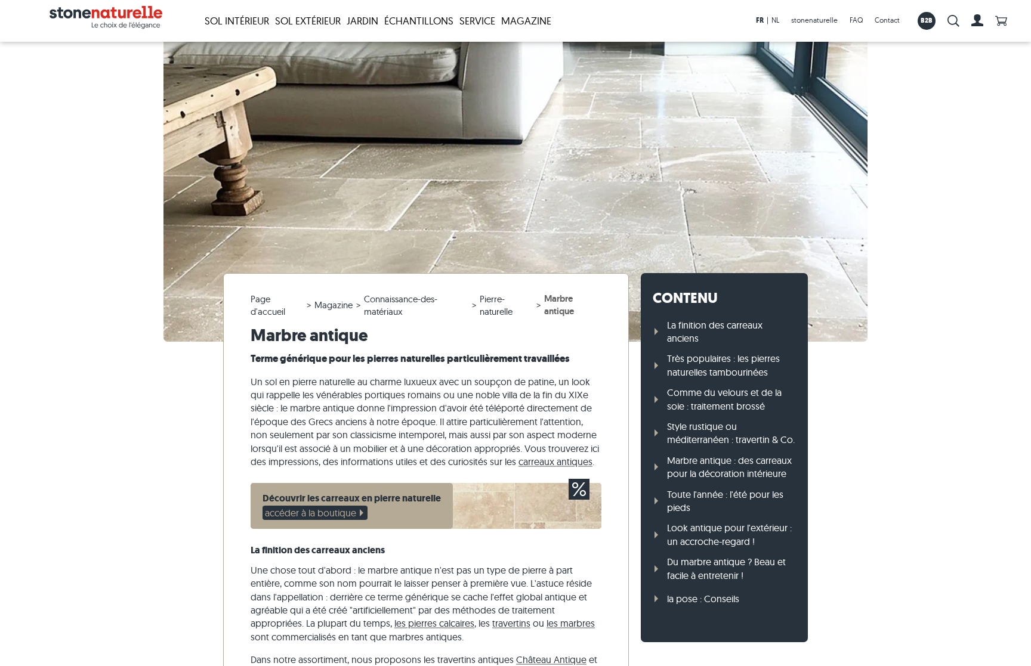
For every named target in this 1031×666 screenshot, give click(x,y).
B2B (927, 20)
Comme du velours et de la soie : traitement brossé (724, 398)
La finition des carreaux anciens (715, 331)
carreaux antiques (555, 461)
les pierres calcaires (434, 623)
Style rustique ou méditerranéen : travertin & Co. (731, 432)
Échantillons (418, 20)
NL (775, 20)
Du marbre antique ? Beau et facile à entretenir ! (726, 568)
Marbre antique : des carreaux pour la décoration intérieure (729, 466)
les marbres (571, 623)
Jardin (362, 20)
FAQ (856, 20)
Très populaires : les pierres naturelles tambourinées (723, 364)
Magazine (526, 20)
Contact (887, 20)
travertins (511, 623)
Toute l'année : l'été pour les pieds (725, 500)
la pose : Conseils (703, 599)
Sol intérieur (237, 20)
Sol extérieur (308, 20)
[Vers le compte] (977, 20)
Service (477, 20)
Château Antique (551, 659)
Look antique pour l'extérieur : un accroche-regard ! (729, 534)
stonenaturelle (814, 20)
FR (760, 20)
